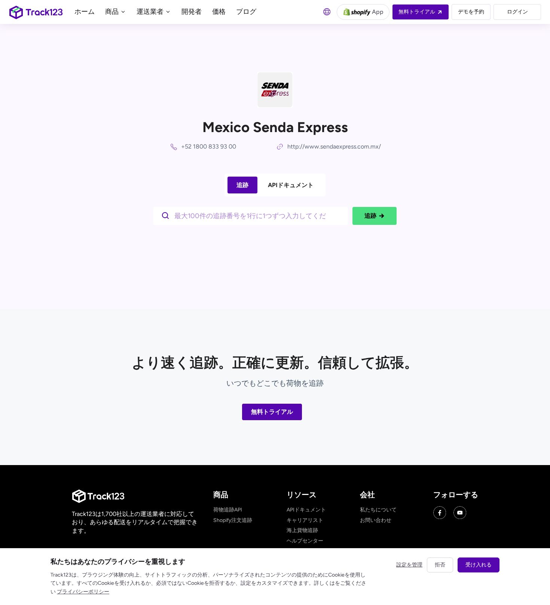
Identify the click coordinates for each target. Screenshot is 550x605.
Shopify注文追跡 (232, 520)
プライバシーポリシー (83, 592)
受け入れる (478, 565)
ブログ (246, 11)
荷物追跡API (227, 510)
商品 (112, 11)
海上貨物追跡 (302, 530)
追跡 (242, 185)
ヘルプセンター (305, 541)
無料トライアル (272, 411)
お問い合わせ (375, 520)
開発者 (191, 11)
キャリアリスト (305, 520)
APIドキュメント (291, 185)
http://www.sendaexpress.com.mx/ (334, 146)
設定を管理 (409, 565)
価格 (219, 11)
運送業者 (151, 11)
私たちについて (378, 510)
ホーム (84, 11)
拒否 (440, 565)
